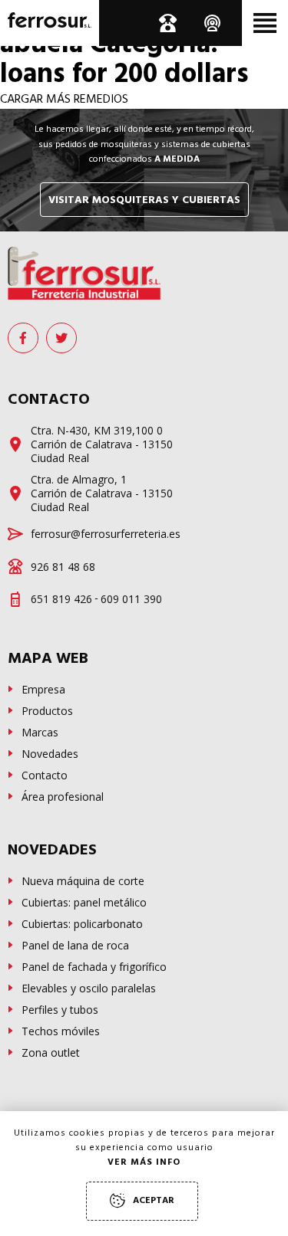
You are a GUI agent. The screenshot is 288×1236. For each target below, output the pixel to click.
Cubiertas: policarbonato (82, 924)
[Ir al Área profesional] (213, 23)
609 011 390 (131, 599)
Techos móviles (61, 1031)
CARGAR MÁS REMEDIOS (64, 100)
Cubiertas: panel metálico (84, 903)
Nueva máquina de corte (83, 881)
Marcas (40, 732)
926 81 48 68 (63, 567)
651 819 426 (61, 599)
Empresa (43, 690)
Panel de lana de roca (75, 945)
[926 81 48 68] (167, 23)
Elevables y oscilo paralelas (89, 988)
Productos (47, 711)
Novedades (50, 754)
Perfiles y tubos (60, 1010)
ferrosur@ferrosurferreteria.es (105, 534)
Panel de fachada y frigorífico (94, 967)
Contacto (45, 775)
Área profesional (63, 797)
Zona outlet (51, 1053)
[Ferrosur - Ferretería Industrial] (84, 273)
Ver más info (144, 1163)
